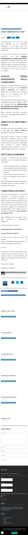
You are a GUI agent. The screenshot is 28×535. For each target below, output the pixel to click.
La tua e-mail (4, 488)
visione (3, 274)
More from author (13, 290)
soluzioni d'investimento (21, 295)
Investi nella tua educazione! (8, 397)
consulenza (7, 272)
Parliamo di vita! (5, 418)
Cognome (3, 483)
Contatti (4, 521)
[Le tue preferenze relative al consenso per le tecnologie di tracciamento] (2, 532)
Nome (2, 477)
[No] (26, 531)
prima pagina (13, 295)
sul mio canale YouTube (13, 96)
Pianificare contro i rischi (8, 311)
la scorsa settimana (17, 42)
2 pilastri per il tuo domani (8, 375)
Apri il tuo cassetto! (6, 332)
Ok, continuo (14, 533)
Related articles (4, 290)
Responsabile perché (7, 517)
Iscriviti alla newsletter (7, 523)
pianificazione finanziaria (20, 272)
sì (2, 496)
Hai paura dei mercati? (7, 354)
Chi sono (5, 519)
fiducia (13, 272)
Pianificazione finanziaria (6, 295)
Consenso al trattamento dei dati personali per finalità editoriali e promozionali (14, 494)
